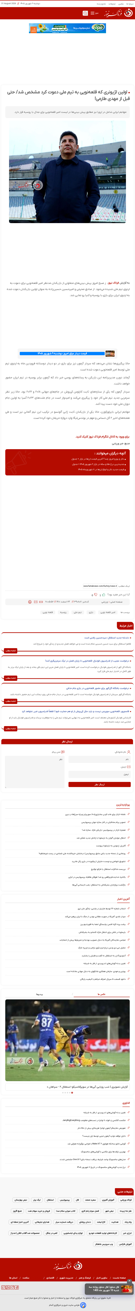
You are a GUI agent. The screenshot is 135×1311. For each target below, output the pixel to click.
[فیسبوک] (17, 1289)
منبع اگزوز (17, 1211)
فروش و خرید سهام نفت (39, 1211)
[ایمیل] (36, 602)
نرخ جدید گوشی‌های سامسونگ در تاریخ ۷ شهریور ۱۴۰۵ (101, 1167)
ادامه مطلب (11, 650)
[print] (29, 602)
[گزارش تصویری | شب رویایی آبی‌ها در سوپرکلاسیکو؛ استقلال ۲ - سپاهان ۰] (67, 1040)
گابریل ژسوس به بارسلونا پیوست (111, 845)
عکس (121, 3)
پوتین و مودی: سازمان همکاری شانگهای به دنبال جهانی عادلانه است (96, 971)
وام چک (128, 1222)
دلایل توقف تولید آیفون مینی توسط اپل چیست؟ (104, 1136)
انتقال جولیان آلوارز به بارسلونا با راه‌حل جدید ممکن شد (101, 838)
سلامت (26, 1277)
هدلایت (114, 1222)
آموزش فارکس (125, 1244)
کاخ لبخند (101, 1222)
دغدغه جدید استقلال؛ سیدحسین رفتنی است (106, 637)
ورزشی (104, 602)
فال (77, 1200)
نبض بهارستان (20, 1200)
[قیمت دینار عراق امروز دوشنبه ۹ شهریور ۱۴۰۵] (110, 354)
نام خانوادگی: (120, 752)
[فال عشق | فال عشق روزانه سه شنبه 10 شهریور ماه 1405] (126, 1289)
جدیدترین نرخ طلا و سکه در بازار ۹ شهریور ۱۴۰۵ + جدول (98, 464)
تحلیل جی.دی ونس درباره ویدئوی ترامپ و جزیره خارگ (102, 947)
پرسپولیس (65, 1200)
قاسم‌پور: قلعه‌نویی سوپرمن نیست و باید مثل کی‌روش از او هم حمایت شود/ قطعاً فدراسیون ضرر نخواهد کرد (75, 711)
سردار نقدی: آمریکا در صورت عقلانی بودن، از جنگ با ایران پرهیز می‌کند (95, 916)
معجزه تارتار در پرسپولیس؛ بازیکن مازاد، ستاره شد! (104, 830)
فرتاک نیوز (113, 283)
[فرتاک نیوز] (118, 17)
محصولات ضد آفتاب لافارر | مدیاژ (25, 1233)
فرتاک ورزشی (126, 1200)
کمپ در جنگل (51, 1233)
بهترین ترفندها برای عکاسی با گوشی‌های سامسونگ (103, 1151)
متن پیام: (56, 752)
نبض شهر (109, 1211)
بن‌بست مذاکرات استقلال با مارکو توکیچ (108, 869)
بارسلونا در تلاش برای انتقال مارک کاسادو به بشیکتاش (102, 932)
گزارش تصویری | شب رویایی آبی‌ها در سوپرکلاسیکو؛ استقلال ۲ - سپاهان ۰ (87, 1087)
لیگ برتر (36, 1200)
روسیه (63, 612)
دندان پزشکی (85, 1222)
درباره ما (130, 3)
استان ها (13, 1277)
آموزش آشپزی (108, 1200)
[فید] (8, 1289)
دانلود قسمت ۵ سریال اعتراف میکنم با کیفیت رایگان (103, 979)
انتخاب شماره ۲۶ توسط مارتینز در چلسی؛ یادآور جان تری (102, 908)
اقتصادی (50, 1277)
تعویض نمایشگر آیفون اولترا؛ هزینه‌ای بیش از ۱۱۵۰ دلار (102, 1128)
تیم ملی (78, 612)
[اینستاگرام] (12, 1289)
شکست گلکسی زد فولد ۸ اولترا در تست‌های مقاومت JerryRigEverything (94, 1120)
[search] (85, 13)
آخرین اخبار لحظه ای (20, 1222)
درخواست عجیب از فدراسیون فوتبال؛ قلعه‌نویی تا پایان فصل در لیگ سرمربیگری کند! (87, 661)
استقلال (50, 1200)
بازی (91, 612)
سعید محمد (90, 1200)
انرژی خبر (127, 1233)
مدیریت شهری (66, 1277)
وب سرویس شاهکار (104, 1244)
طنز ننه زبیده (126, 1211)
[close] (129, 1281)
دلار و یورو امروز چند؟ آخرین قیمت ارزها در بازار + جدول (97, 459)
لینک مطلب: (124, 586)
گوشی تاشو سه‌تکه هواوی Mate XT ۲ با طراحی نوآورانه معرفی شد (97, 1143)
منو (96, 13)
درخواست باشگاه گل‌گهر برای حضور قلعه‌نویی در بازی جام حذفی (97, 688)
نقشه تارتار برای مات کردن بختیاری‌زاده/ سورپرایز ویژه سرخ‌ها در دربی (95, 814)
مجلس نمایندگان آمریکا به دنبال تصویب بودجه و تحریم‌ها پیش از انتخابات (93, 940)
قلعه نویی (48, 612)
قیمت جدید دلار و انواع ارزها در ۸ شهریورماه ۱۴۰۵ (101, 469)
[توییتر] (3, 1289)
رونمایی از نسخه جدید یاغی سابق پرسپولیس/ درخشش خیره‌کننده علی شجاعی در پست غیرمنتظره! (82, 853)
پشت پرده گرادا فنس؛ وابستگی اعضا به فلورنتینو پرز (103, 924)
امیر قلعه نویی (107, 612)
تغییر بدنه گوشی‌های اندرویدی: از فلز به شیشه (104, 963)
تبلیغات (112, 3)
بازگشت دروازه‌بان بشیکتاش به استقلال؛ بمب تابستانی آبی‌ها (99, 884)
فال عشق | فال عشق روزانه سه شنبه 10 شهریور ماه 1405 (104, 1289)
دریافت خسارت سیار (64, 1222)
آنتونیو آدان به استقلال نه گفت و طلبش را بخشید (104, 955)
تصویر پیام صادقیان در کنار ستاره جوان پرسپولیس (103, 822)
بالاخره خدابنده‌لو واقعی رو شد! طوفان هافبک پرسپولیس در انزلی (97, 877)
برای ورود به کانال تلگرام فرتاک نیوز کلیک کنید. (102, 437)
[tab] (99, 994)
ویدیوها (39, 994)
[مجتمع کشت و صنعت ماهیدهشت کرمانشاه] (67, 28)
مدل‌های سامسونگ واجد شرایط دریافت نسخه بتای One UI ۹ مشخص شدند (93, 1159)
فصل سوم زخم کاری (90, 1211)
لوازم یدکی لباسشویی (73, 1233)
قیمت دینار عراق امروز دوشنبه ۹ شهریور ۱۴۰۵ (62, 353)
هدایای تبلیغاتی (42, 1222)
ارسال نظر (100, 784)
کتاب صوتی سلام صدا (65, 1211)
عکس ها (102, 994)
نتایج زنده (101, 3)
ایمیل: (123, 767)
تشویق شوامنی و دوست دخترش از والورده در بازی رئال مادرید (99, 861)
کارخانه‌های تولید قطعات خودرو (103, 1233)
